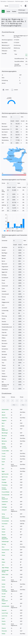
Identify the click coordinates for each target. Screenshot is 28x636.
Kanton (14, 11)
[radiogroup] (14, 90)
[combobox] (15, 405)
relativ (7, 89)
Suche (8, 11)
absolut (16, 89)
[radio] (3, 90)
